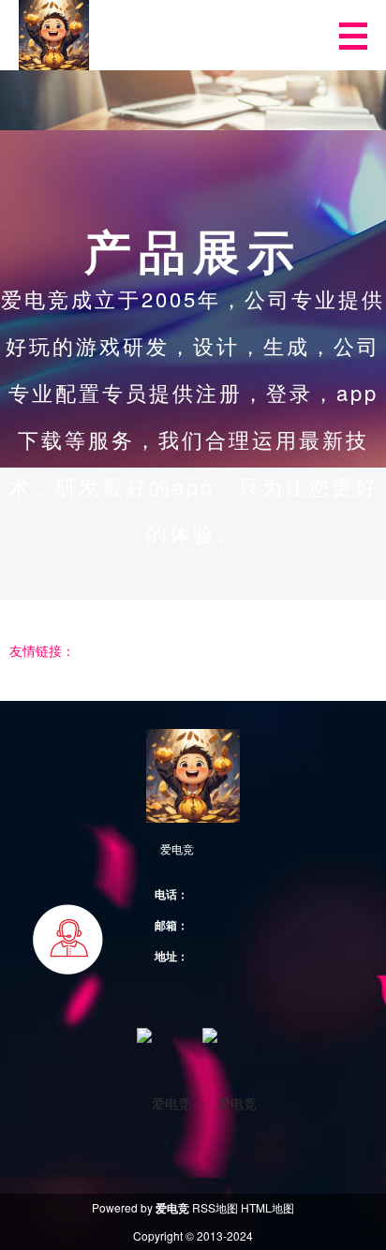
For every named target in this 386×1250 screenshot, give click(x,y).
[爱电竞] (54, 35)
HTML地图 (267, 1207)
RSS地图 (215, 1207)
